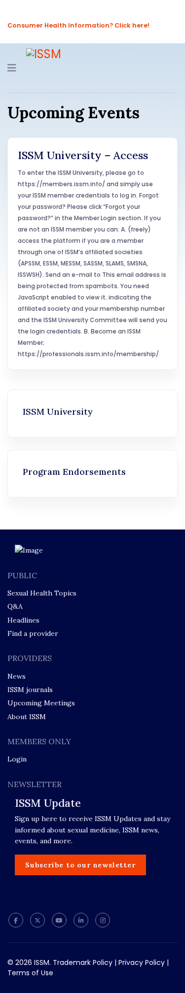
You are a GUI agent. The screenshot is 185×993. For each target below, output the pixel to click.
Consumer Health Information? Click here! (78, 25)
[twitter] (37, 920)
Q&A (15, 606)
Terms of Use (30, 973)
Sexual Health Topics (41, 593)
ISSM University (58, 411)
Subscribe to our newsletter (80, 865)
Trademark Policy (82, 962)
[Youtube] (59, 920)
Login (17, 759)
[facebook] (15, 920)
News (16, 676)
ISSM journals (30, 689)
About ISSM (26, 716)
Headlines (23, 620)
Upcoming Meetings (41, 702)
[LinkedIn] (81, 920)
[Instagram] (102, 920)
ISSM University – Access (83, 155)
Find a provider (32, 633)
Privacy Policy (141, 962)
